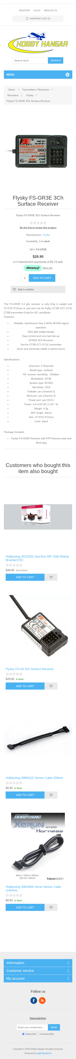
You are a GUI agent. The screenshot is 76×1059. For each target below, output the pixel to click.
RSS (42, 1000)
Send (54, 1027)
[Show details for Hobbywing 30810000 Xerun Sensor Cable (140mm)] (38, 847)
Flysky (46, 234)
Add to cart (42, 277)
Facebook (33, 1000)
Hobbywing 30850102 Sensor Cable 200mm (34, 778)
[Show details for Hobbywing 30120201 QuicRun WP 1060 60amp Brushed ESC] (38, 516)
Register (24, 10)
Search (56, 60)
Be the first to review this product (38, 227)
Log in (36, 10)
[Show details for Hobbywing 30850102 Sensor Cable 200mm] (38, 738)
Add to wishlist (26, 289)
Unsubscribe (47, 1034)
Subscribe (30, 1034)
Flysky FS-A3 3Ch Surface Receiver (30, 669)
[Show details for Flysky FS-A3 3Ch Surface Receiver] (38, 629)
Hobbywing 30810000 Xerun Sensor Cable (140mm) (33, 888)
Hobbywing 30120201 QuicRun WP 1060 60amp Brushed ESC (37, 558)
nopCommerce (44, 1053)
